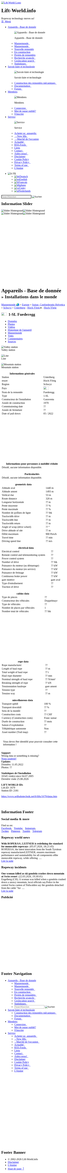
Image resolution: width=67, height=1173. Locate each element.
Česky (22, 188)
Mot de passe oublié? (25, 111)
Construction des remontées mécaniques (35, 83)
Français (23, 182)
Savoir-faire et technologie (21, 66)
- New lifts (21, 136)
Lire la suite (7, 861)
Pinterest (15, 831)
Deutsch (23, 176)
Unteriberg (19, 307)
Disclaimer (19, 156)
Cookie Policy (21, 159)
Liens (17, 147)
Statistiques (20, 63)
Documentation (22, 86)
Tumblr (26, 831)
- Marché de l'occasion (26, 139)
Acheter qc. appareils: (25, 133)
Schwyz (7, 307)
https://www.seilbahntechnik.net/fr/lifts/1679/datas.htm (29, 796)
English (23, 179)
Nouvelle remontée (24, 49)
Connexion (20, 108)
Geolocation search (24, 60)
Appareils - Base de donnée (22, 27)
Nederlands (25, 191)
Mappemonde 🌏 (10, 304)
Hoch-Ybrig (33, 307)
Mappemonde (22, 43)
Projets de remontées (24, 55)
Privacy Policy (22, 162)
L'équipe (18, 168)
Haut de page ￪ (16, 1168)
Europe (25, 304)
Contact (19, 150)
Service (11, 116)
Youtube (18, 828)
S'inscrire (19, 114)
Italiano (22, 185)
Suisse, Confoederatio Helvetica (48, 304)
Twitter (4, 831)
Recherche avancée (24, 58)
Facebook (6, 828)
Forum (18, 88)
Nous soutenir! (8, 758)
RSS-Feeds (20, 145)
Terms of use (21, 165)
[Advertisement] (33, 251)
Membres (12, 91)
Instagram (30, 828)
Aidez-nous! (21, 153)
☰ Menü (6, 21)
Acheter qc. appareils (25, 1036)
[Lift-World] (11, 2)
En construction (22, 52)
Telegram (37, 831)
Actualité (19, 142)
